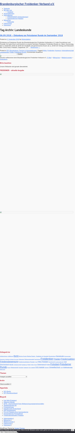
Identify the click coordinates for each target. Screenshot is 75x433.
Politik (12, 52)
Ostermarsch (41, 364)
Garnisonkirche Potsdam (15, 18)
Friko (36, 361)
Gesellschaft (52, 361)
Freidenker (50, 50)
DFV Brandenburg (12, 50)
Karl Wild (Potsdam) (10, 400)
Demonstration (67, 356)
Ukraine (47, 367)
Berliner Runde (23, 356)
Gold (65, 362)
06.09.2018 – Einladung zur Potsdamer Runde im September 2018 (31, 35)
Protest (8, 367)
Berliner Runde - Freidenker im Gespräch (38, 356)
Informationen (8, 15)
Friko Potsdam (43, 362)
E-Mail (49, 57)
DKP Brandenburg (10, 410)
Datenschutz (8, 23)
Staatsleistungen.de (10, 405)
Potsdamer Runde (20, 52)
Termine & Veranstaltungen (28, 50)
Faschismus (37, 359)
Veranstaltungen (9, 13)
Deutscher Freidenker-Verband (7, 359)
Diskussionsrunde (29, 359)
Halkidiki (11, 364)
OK (73, 430)
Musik (35, 364)
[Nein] (17, 432)
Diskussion (21, 359)
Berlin (16, 356)
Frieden (57, 359)
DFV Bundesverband (10, 393)
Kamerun (58, 50)
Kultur (32, 364)
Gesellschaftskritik (59, 361)
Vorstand (10, 12)
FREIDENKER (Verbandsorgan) (17, 17)
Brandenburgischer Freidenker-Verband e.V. (27, 4)
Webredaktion (26, 39)
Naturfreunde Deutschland (12, 409)
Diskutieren (3, 59)
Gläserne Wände (9, 402)
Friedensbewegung (9, 361)
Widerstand (2, 369)
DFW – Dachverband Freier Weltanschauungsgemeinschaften (24, 404)
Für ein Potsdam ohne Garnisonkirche (16, 412)
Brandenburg (52, 356)
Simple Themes (19, 428)
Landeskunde (4, 52)
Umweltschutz (54, 367)
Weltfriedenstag (67, 367)
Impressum (7, 25)
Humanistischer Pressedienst (13, 413)
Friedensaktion (68, 359)
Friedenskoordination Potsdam (27, 362)
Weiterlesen (35, 47)
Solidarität (26, 367)
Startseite (7, 8)
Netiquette (10, 22)
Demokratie (60, 356)
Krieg (29, 364)
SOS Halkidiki (39, 367)
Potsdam (54, 364)
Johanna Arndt (17, 364)
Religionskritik (14, 367)
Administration (8, 418)
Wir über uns (8, 10)
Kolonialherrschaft (68, 50)
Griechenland (4, 364)
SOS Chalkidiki (31, 367)
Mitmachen (7, 20)
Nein (2, 432)
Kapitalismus (24, 364)
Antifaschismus (4, 356)
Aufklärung (10, 356)
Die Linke (16, 359)
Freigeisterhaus (9, 407)
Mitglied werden (67, 57)
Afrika (45, 50)
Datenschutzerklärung (10, 432)
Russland (21, 367)
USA (62, 367)
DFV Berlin (7, 391)
